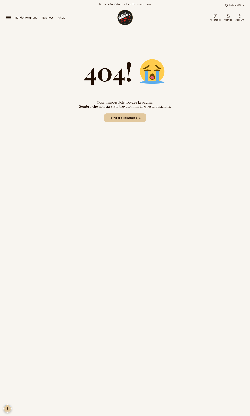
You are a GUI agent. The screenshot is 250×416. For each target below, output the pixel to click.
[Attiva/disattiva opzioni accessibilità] (7, 408)
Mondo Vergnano (26, 18)
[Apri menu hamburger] (10, 17)
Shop (61, 18)
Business (48, 18)
